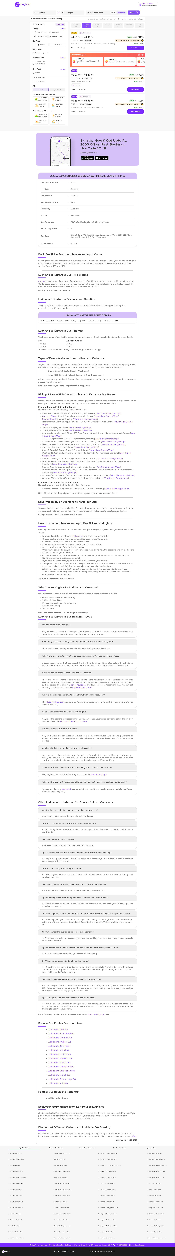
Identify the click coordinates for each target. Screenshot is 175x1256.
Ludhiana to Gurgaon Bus (60, 1038)
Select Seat (135, 48)
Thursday (129, 25)
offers (133, 1136)
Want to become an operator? (102, 1251)
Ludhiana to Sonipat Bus (59, 1054)
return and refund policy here (73, 721)
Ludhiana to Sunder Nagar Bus (62, 1079)
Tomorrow (121, 12)
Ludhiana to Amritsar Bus (59, 1042)
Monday (97, 25)
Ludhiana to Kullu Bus (58, 1083)
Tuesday (107, 25)
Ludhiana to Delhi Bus (58, 1029)
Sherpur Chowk (49, 419)
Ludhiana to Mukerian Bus (60, 1058)
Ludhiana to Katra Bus (58, 1050)
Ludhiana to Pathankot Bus (60, 1067)
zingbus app (77, 536)
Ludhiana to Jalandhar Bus (60, 1034)
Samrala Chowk (49, 416)
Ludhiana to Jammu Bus (59, 1046)
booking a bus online (81, 687)
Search (131, 12)
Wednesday (118, 25)
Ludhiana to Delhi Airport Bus (61, 1071)
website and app (99, 775)
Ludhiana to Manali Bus (59, 1075)
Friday (139, 25)
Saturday (76, 25)
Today (113, 12)
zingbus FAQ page (96, 1014)
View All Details (77, 48)
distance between (55, 702)
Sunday (86, 25)
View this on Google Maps (108, 413)
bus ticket (66, 789)
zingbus (41, 281)
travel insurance (78, 685)
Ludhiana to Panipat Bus (59, 1062)
